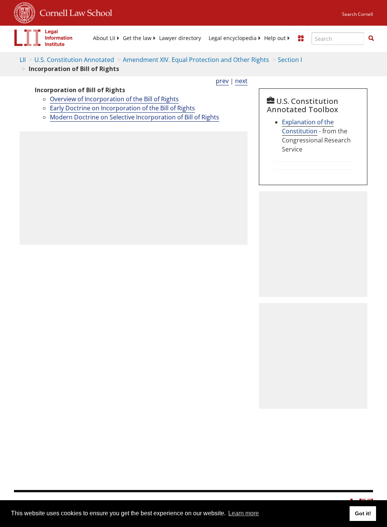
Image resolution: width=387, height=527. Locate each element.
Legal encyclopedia (233, 38)
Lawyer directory (180, 38)
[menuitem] (104, 38)
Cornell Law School (73, 11)
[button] (371, 38)
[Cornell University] (24, 11)
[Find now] (371, 38)
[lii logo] (43, 38)
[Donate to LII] (300, 38)
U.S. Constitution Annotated (74, 60)
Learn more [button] (243, 513)
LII (23, 60)
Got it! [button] (363, 513)
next (241, 81)
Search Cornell (357, 14)
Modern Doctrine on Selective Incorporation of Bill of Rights (134, 117)
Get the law (137, 38)
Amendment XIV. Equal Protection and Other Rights (196, 60)
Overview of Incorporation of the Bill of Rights (114, 99)
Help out (275, 38)
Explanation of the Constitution (308, 126)
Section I (290, 60)
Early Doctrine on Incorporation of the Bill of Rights (122, 108)
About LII (104, 38)
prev (222, 81)
